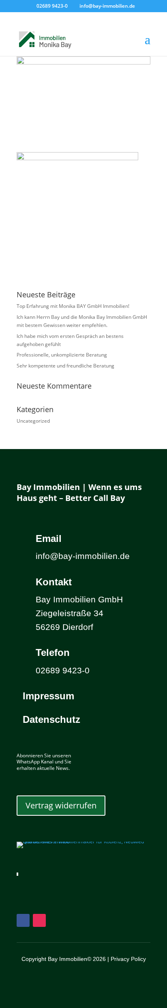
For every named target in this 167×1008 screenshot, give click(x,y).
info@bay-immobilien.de (83, 556)
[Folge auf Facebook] (23, 920)
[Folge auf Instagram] (39, 920)
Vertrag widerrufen (61, 805)
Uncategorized (33, 420)
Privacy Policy (128, 959)
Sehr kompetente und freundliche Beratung (65, 365)
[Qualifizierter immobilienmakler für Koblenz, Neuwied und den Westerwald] (83, 841)
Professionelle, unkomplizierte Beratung (62, 354)
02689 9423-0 (52, 5)
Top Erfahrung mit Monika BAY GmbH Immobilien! (73, 306)
